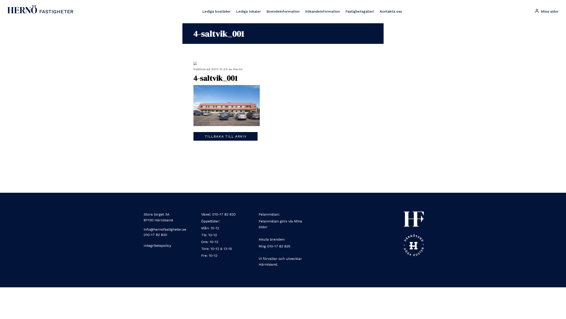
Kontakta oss (391, 11)
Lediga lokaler (248, 11)
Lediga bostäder (216, 11)
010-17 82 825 (278, 246)
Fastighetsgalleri (359, 11)
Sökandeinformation (322, 11)
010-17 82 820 (155, 235)
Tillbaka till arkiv (226, 136)
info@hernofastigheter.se (165, 229)
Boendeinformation (283, 11)
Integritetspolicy (157, 245)
